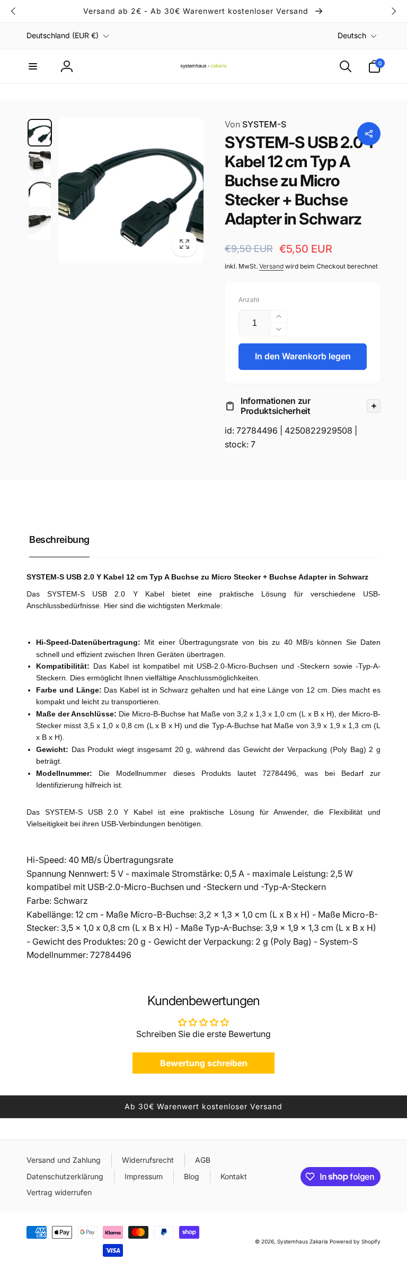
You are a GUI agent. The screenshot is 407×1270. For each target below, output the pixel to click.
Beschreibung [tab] (59, 539)
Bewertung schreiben (203, 1063)
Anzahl (248, 299)
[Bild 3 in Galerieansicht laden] (40, 194)
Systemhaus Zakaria (302, 1241)
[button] (33, 66)
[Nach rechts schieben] (393, 11)
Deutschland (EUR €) (62, 35)
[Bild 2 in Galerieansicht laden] (40, 163)
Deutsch (352, 35)
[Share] (369, 133)
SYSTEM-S (255, 124)
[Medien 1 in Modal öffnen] (131, 190)
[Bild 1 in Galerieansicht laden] (40, 132)
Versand (271, 266)
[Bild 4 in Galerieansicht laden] (40, 226)
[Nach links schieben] (14, 11)
